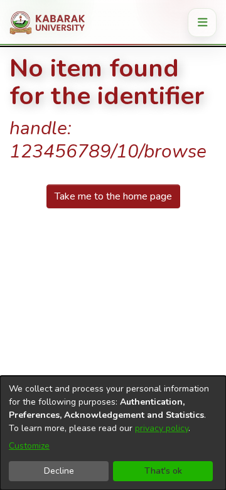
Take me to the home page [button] (113, 196)
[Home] (51, 22)
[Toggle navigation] (202, 22)
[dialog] (113, 433)
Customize (29, 446)
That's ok (163, 471)
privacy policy (161, 428)
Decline (59, 471)
